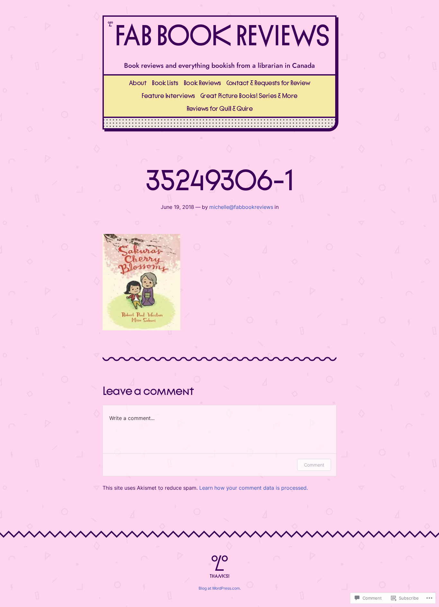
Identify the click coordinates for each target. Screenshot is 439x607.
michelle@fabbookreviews (241, 207)
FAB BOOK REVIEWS (221, 36)
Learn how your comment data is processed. (253, 488)
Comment (314, 465)
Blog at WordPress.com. (220, 588)
